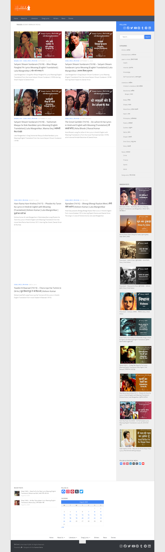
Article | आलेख (126, 50)
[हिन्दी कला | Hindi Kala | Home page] (22, 7)
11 (70, 515)
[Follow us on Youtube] (135, 28)
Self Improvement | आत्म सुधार (132, 77)
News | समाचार (126, 152)
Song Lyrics (45, 18)
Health (125, 63)
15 (94, 515)
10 (64, 515)
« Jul (62, 527)
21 (88, 518)
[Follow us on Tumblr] (142, 28)
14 (88, 515)
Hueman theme (38, 547)
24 (64, 521)
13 (82, 515)
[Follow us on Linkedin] (149, 28)
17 (64, 518)
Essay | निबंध (126, 100)
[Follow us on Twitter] (131, 28)
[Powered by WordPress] (21, 547)
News (63, 18)
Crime (125, 155)
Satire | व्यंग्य (126, 132)
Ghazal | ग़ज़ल (127, 104)
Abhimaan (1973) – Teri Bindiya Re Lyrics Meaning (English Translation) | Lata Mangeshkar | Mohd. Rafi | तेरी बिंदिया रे (135, 209)
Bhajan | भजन (18, 61)
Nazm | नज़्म (126, 114)
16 (101, 515)
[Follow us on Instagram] (124, 28)
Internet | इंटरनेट (128, 67)
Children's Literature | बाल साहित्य (133, 86)
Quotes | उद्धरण (127, 127)
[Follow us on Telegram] (146, 28)
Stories (70, 18)
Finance (125, 160)
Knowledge (126, 72)
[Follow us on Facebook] (128, 28)
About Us (24, 18)
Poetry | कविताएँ (127, 123)
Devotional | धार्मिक (128, 91)
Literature (34, 18)
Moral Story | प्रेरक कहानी (130, 109)
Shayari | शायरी (127, 137)
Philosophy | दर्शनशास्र (129, 118)
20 (82, 518)
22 (94, 518)
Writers (55, 18)
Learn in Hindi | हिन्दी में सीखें (130, 59)
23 (101, 518)
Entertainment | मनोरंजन (129, 55)
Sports (125, 164)
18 (70, 518)
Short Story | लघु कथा (129, 141)
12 (76, 515)
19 (76, 518)
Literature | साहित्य (127, 82)
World (125, 169)
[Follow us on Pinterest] (139, 28)
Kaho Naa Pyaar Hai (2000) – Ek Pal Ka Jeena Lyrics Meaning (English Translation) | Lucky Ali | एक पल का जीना (134, 423)
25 (70, 521)
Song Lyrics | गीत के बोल (30, 61)
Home (16, 18)
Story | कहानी (127, 146)
